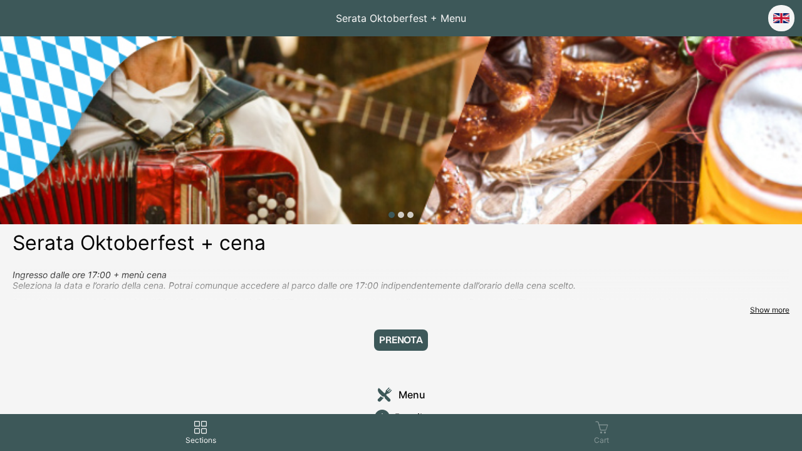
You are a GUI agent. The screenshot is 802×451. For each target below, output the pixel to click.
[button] (401, 340)
